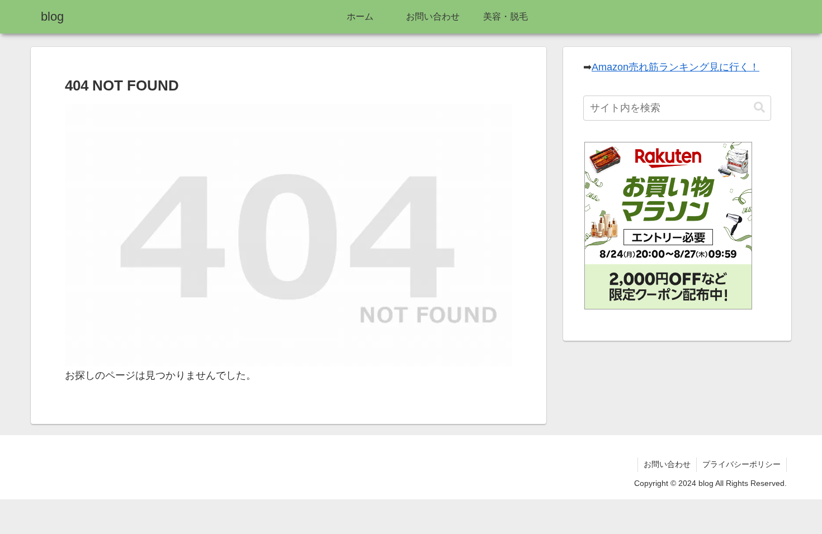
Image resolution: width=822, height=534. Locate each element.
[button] (759, 107)
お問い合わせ (667, 464)
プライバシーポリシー (741, 464)
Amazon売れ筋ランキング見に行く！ (675, 67)
